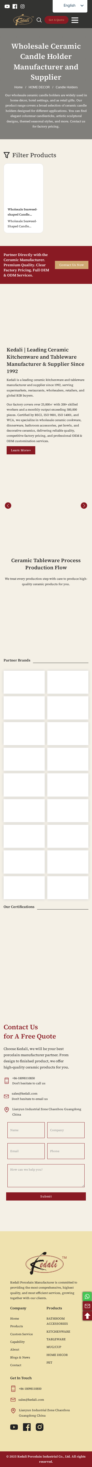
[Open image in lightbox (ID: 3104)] (29, 505)
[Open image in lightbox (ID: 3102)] (80, 505)
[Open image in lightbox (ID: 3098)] (74, 505)
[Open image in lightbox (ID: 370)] (40, 505)
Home (18, 87)
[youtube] (7, 6)
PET (49, 1363)
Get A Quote (56, 20)
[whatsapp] (87, 1296)
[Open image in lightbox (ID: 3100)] (23, 505)
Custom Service (21, 1334)
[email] (87, 1306)
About (14, 1349)
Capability (17, 1342)
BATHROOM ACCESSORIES (57, 1321)
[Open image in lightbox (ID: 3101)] (12, 505)
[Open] (75, 20)
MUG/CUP (54, 1347)
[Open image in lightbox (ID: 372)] (51, 505)
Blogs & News (20, 1357)
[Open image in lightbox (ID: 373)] (57, 505)
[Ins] (22, 6)
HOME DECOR (39, 87)
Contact (15, 1365)
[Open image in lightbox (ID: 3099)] (18, 505)
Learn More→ (21, 450)
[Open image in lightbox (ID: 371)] (46, 505)
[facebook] (14, 6)
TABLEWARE (56, 1339)
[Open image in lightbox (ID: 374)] (68, 505)
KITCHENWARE (58, 1332)
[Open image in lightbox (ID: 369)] (35, 505)
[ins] (39, 1427)
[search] (39, 20)
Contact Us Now (71, 265)
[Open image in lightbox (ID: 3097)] (63, 505)
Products (16, 1326)
